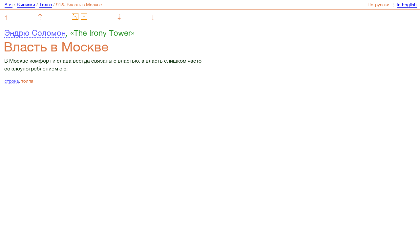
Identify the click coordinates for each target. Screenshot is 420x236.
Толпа (45, 4)
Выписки (26, 4)
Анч (8, 4)
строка (12, 81)
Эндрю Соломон (35, 32)
